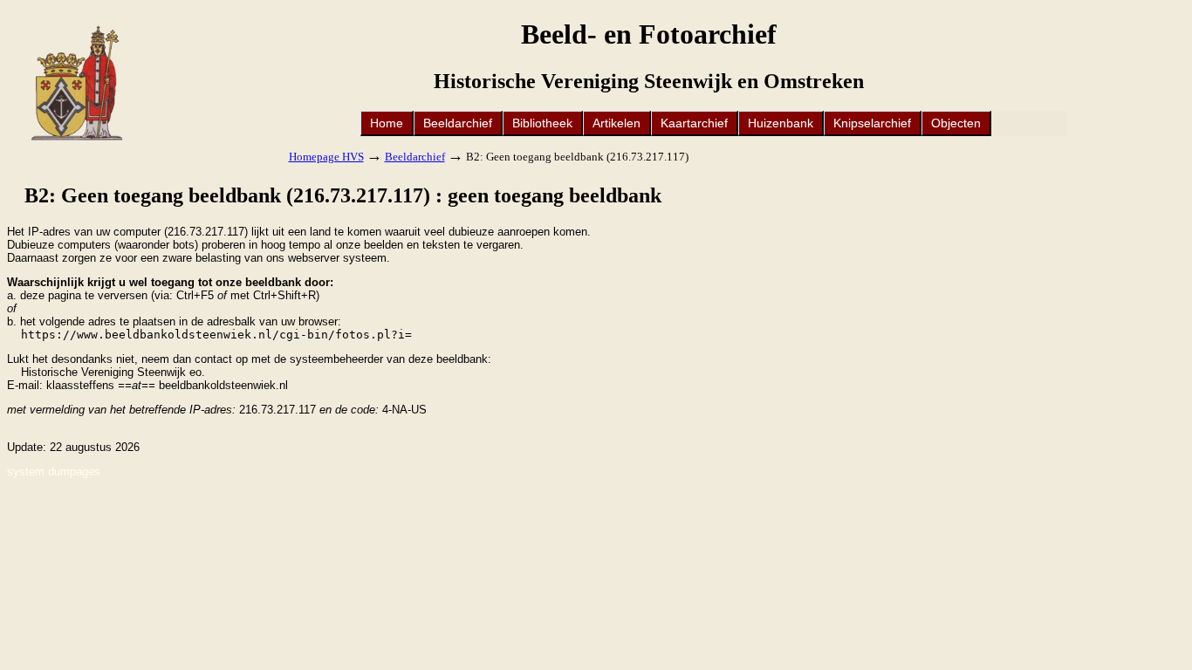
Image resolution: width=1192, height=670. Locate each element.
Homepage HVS (326, 156)
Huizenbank (780, 123)
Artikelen (617, 123)
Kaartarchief (694, 123)
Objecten (956, 123)
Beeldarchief (457, 123)
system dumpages (53, 471)
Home (386, 123)
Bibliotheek (542, 123)
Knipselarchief (872, 123)
